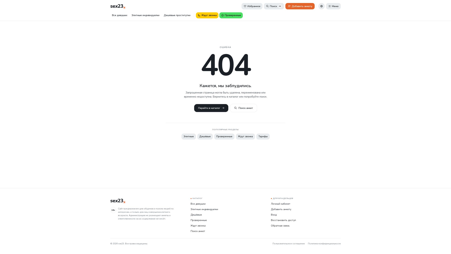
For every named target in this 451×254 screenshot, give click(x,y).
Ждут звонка (245, 136)
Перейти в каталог (209, 108)
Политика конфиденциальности (324, 243)
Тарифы (263, 136)
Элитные (189, 136)
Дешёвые (205, 136)
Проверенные (224, 136)
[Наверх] (443, 246)
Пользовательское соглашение (289, 243)
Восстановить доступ (283, 220)
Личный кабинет (280, 203)
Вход (274, 214)
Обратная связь (280, 225)
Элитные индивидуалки (145, 15)
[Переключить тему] (321, 6)
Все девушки (119, 15)
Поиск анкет (245, 108)
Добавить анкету (281, 209)
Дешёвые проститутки (177, 15)
